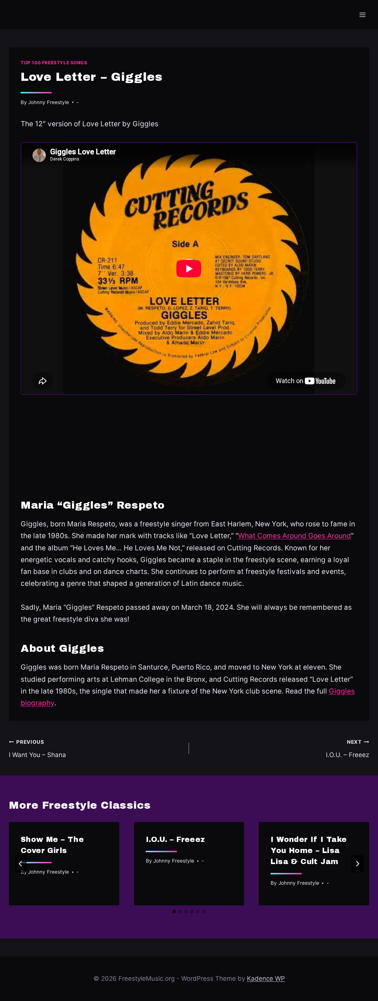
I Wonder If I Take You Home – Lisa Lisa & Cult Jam (309, 850)
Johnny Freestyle (48, 102)
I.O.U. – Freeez (347, 749)
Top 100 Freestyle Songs (54, 62)
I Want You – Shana (37, 749)
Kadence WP (266, 978)
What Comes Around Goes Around (294, 536)
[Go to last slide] (21, 864)
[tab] (174, 912)
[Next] (357, 864)
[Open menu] (362, 14)
